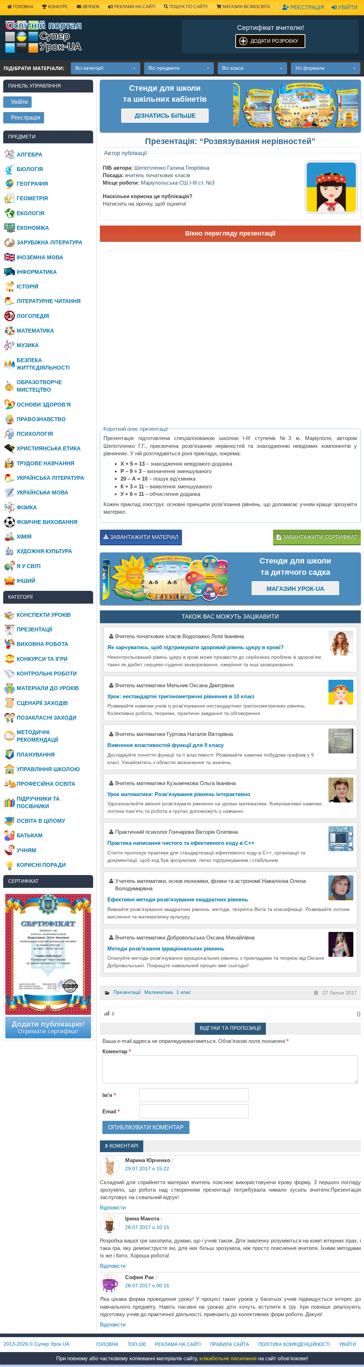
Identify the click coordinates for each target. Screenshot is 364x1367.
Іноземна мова (40, 257)
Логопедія (33, 316)
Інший (26, 581)
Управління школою (48, 769)
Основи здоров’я (44, 405)
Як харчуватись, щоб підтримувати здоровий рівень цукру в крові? (195, 647)
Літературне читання (49, 301)
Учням (26, 850)
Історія (27, 287)
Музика (28, 345)
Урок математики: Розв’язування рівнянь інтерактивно (178, 794)
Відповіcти (112, 1207)
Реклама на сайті (134, 6)
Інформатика (37, 272)
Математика (158, 992)
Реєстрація (306, 7)
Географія (32, 184)
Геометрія (32, 198)
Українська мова (42, 492)
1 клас (183, 992)
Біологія (30, 169)
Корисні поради (41, 865)
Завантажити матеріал (143, 537)
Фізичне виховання (47, 522)
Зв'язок (90, 6)
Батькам (30, 835)
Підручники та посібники (38, 802)
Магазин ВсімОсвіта (245, 6)
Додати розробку (274, 41)
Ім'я (109, 1095)
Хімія (24, 537)
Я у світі (29, 566)
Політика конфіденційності (294, 1344)
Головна (22, 6)
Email (111, 1111)
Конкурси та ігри (42, 659)
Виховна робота (42, 644)
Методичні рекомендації (37, 736)
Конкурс (57, 6)
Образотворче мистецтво (39, 386)
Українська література (50, 478)
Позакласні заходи (46, 718)
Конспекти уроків (44, 615)
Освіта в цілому (41, 821)
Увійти (347, 7)
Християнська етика (49, 448)
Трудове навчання (45, 463)
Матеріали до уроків (48, 688)
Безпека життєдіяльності (43, 364)
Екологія (30, 213)
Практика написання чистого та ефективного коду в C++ (181, 843)
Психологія (35, 434)
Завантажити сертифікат (319, 537)
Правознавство (41, 419)
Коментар (116, 1051)
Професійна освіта (46, 784)
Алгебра (29, 155)
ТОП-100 (137, 1344)
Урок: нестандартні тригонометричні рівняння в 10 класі (180, 696)
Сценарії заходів (42, 703)
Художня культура (44, 551)
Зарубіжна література (49, 242)
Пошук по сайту (188, 6)
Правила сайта (229, 1344)
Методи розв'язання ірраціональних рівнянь (165, 948)
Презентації (127, 992)
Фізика (27, 507)
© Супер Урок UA (36, 1344)
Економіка (33, 228)
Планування (36, 755)
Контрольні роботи (47, 674)
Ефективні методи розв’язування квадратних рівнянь (177, 899)
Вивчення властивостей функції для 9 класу (165, 745)
